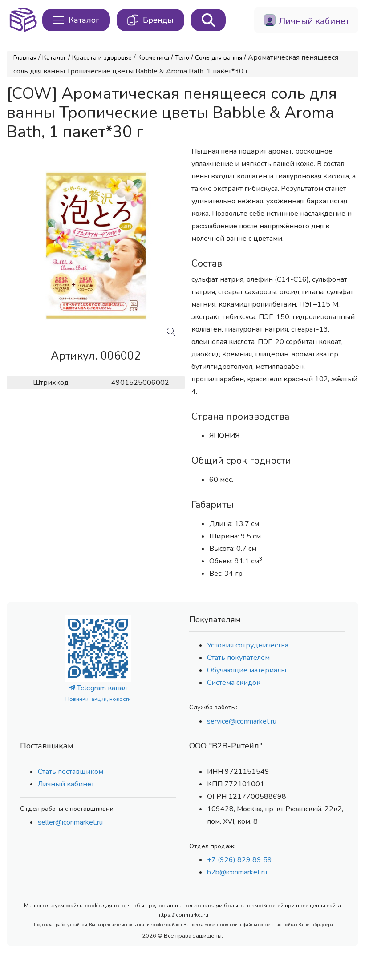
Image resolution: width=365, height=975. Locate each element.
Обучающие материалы (246, 670)
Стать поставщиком (70, 772)
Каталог (54, 57)
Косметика (153, 57)
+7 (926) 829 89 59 (239, 860)
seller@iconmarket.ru (70, 822)
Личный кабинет (66, 784)
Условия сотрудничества (247, 645)
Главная (24, 57)
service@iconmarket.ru (241, 721)
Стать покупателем (238, 658)
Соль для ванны (218, 57)
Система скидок (233, 683)
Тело (182, 57)
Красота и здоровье (102, 57)
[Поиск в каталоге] (208, 20)
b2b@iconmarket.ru (237, 872)
